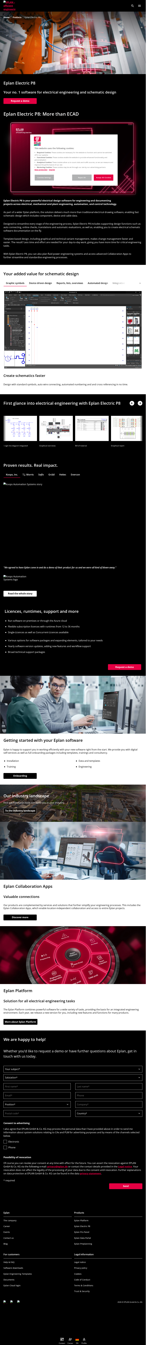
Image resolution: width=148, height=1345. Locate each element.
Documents (8, 1279)
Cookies (78, 1273)
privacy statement (90, 1173)
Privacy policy (80, 1267)
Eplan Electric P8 (82, 1225)
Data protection (41, 170)
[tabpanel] (72, 339)
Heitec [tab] (62, 474)
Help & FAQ (8, 1261)
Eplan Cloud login (12, 1285)
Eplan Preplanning (83, 1243)
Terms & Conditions (83, 1285)
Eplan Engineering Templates (17, 1273)
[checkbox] (72, 1144)
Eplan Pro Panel (81, 1231)
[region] (74, 160)
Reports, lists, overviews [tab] (70, 283)
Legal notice (125, 1166)
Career (6, 1225)
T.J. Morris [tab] (28, 474)
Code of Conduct (82, 1279)
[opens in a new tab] (5, 1301)
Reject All (82, 177)
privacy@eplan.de (57, 1166)
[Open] (139, 6)
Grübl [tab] (51, 474)
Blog (5, 1243)
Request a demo (20, 100)
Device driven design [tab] (40, 283)
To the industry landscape (21, 810)
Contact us (8, 1237)
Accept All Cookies (103, 177)
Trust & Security (82, 1291)
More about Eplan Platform (20, 1021)
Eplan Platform (81, 1220)
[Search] (132, 6)
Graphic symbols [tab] (15, 283)
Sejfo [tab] (41, 474)
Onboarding (20, 775)
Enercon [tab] (75, 474)
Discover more (20, 916)
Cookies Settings (44, 177)
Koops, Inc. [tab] (12, 474)
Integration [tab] (119, 283)
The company (9, 1220)
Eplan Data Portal (82, 1237)
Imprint (52, 170)
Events (6, 1231)
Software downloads (13, 1267)
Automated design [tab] (98, 283)
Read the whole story (20, 593)
